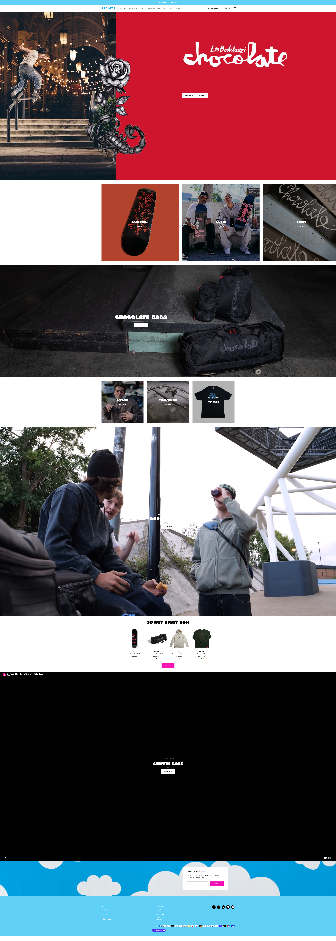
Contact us (105, 906)
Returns (104, 917)
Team (164, 8)
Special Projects (161, 906)
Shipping (104, 914)
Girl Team (159, 911)
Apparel (142, 8)
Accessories (151, 8)
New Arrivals (122, 8)
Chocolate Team (161, 914)
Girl (134, 651)
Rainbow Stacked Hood (179, 654)
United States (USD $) (214, 8)
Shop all (168, 665)
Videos (171, 8)
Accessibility (105, 911)
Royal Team (159, 917)
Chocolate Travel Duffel (157, 654)
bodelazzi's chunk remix (195, 95)
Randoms (179, 8)
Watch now (168, 526)
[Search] (226, 8)
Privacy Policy (106, 909)
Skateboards (133, 8)
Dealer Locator (106, 919)
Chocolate (156, 651)
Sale (158, 8)
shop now (141, 325)
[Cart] (233, 8)
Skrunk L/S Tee (201, 654)
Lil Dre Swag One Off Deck (134, 654)
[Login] (230, 8)
